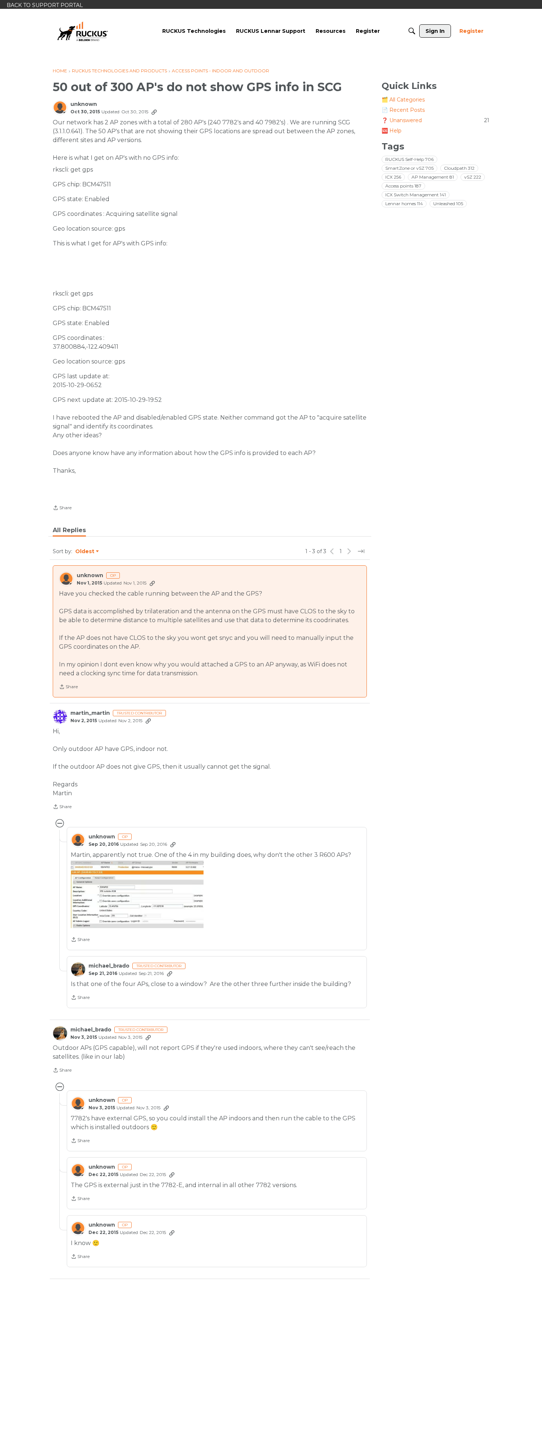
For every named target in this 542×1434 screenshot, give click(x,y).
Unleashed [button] (448, 203)
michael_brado (108, 966)
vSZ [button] (472, 177)
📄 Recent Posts (403, 110)
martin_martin (90, 713)
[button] (137, 893)
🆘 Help (392, 130)
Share (62, 508)
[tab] (69, 530)
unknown (83, 104)
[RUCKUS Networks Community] (82, 31)
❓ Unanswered (435, 120)
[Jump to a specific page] (361, 551)
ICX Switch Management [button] (415, 194)
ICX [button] (393, 177)
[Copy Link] (154, 111)
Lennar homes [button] (404, 203)
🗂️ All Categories (403, 99)
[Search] (411, 31)
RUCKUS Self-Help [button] (409, 159)
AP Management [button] (432, 177)
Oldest (85, 551)
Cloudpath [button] (459, 168)
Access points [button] (403, 186)
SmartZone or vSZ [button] (409, 168)
